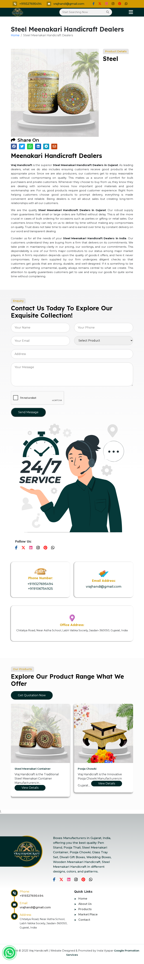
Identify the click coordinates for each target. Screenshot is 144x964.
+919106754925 (40, 589)
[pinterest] (119, 3)
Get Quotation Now (32, 695)
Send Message (28, 412)
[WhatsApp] (126, 3)
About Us (85, 904)
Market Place (88, 914)
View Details (30, 787)
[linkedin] (106, 3)
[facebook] (93, 3)
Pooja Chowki (87, 768)
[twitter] (99, 3)
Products (85, 909)
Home (15, 35)
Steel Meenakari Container (33, 768)
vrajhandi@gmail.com (68, 3)
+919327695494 (30, 3)
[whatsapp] (9, 953)
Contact (84, 919)
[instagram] (113, 3)
